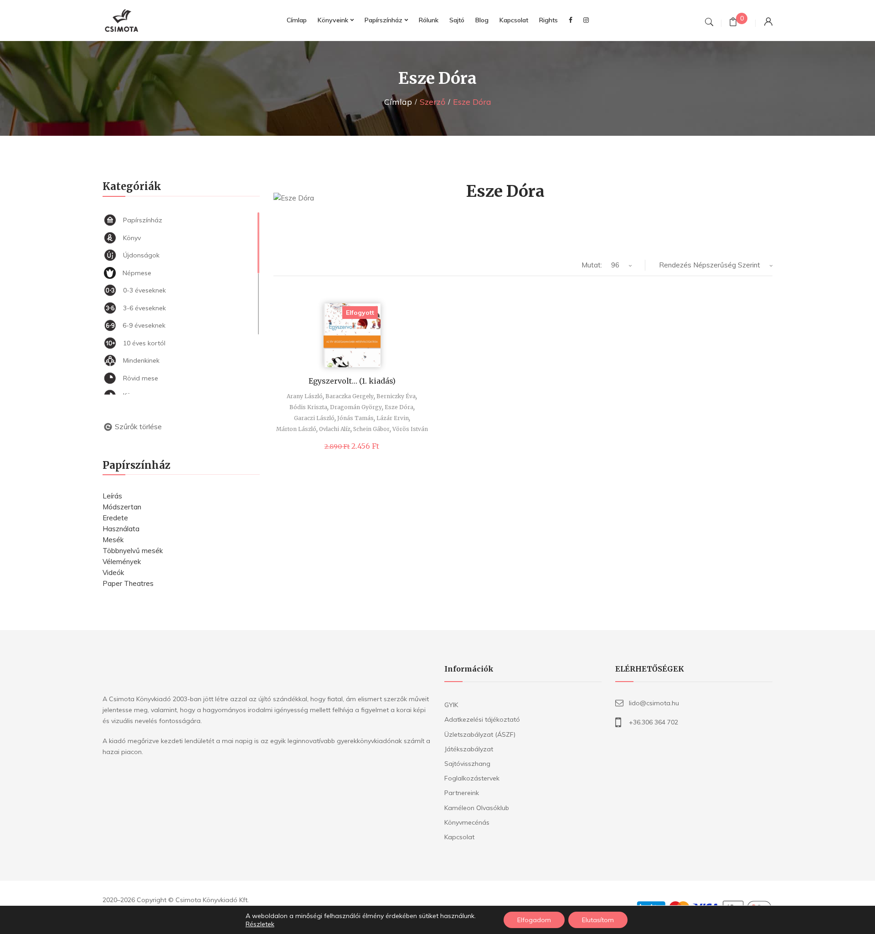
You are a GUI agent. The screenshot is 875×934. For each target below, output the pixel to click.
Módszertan (122, 507)
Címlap (398, 102)
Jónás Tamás (355, 418)
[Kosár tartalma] (733, 23)
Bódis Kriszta (308, 407)
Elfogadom (534, 920)
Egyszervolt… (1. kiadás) (352, 380)
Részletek (260, 924)
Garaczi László (314, 418)
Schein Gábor (371, 429)
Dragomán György (356, 407)
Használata (121, 528)
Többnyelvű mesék (133, 550)
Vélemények (122, 561)
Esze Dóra (399, 407)
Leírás (112, 496)
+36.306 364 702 (653, 722)
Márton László (296, 429)
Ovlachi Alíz (334, 429)
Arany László (305, 396)
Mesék (113, 539)
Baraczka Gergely (349, 396)
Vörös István (410, 429)
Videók (113, 572)
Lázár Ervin (392, 418)
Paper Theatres (128, 583)
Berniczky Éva (396, 396)
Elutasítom (598, 920)
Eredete (115, 517)
